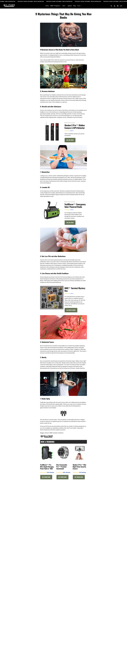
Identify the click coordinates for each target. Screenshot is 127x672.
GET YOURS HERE (46, 477)
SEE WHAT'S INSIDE (70, 310)
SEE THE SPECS (70, 140)
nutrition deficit (78, 179)
